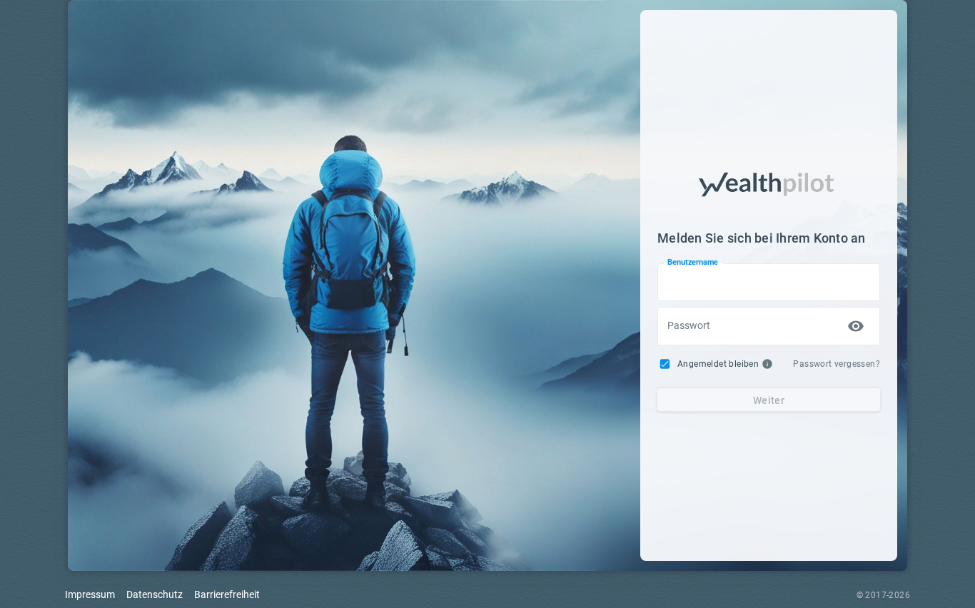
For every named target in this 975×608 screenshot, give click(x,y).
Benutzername (692, 262)
